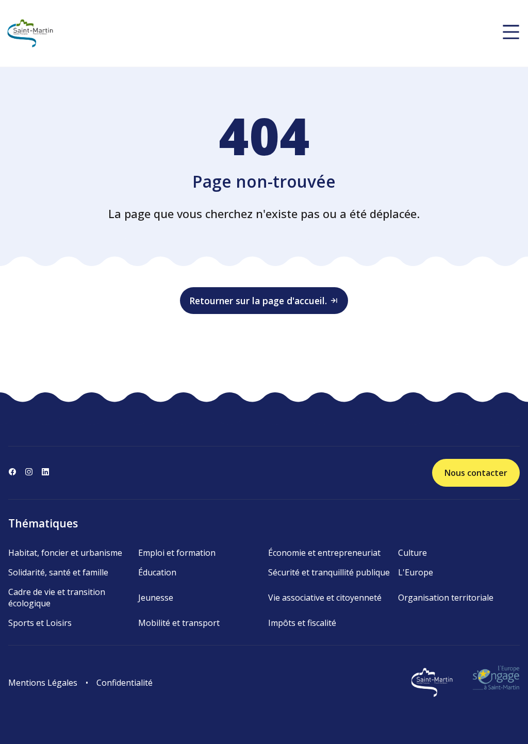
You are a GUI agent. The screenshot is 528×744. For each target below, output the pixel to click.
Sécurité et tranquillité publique (329, 572)
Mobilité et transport (179, 623)
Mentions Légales (42, 682)
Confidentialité (124, 682)
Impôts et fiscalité (302, 623)
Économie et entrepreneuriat (324, 552)
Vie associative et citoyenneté (325, 597)
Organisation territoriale (445, 597)
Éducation (157, 572)
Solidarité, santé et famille (58, 572)
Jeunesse (155, 597)
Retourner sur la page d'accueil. (258, 300)
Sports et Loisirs (40, 623)
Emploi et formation (177, 552)
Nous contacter (475, 472)
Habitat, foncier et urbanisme (65, 552)
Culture (412, 552)
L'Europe (415, 572)
